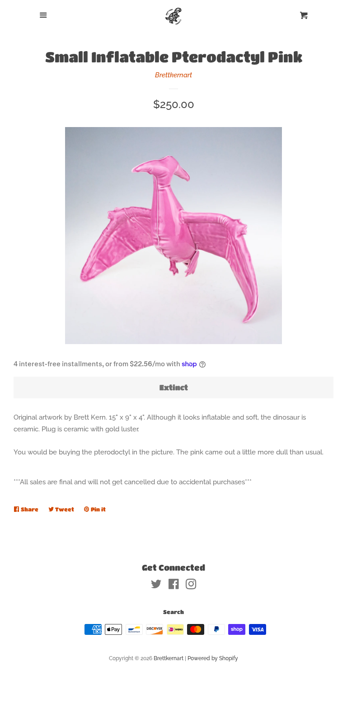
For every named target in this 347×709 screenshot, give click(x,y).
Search (173, 612)
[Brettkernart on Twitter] (156, 586)
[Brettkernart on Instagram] (191, 586)
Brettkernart (173, 75)
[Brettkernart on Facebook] (173, 586)
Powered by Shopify (213, 658)
